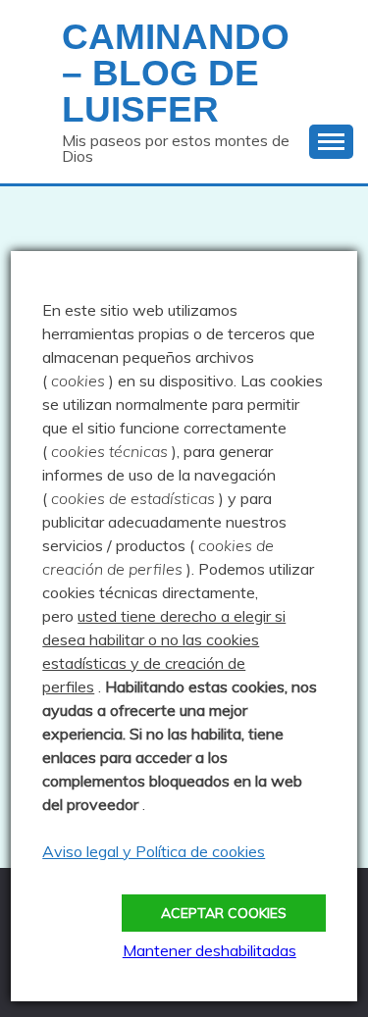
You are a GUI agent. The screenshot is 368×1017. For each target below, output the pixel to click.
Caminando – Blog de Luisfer (175, 73)
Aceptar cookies (224, 913)
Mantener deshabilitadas (209, 950)
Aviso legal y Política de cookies (153, 851)
